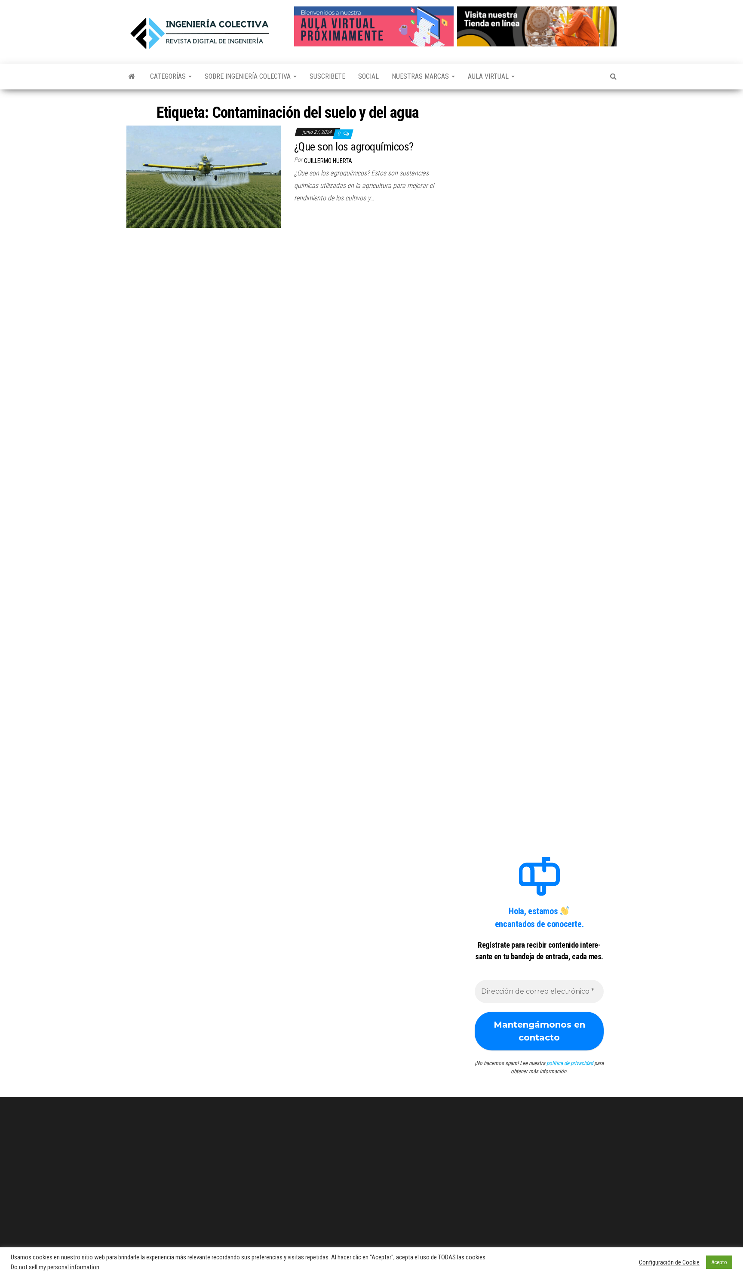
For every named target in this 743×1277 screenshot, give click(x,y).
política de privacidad (570, 1063)
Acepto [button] (719, 1262)
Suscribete (327, 76)
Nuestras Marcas (421, 76)
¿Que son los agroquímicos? (353, 146)
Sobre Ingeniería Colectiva (248, 76)
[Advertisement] (539, 156)
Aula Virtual (489, 76)
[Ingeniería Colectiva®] (132, 76)
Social (368, 76)
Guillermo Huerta (328, 160)
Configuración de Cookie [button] (669, 1262)
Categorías (168, 76)
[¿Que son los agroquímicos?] (203, 176)
